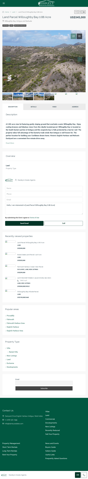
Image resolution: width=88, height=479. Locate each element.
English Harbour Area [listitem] (15, 331)
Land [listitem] (8, 359)
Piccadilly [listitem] (10, 316)
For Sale (5, 25)
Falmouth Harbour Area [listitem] (16, 323)
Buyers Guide (50, 447)
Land (13, 12)
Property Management (11, 443)
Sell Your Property (52, 434)
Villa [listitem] (8, 348)
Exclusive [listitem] (10, 363)
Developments (51, 423)
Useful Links (50, 455)
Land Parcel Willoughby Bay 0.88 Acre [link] (30, 242)
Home (7, 12)
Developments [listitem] (12, 367)
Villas (47, 411)
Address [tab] (75, 107)
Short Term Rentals (9, 447)
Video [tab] (54, 107)
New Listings (50, 427)
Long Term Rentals (9, 451)
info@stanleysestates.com (14, 424)
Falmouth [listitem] (10, 319)
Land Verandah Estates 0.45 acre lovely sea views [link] (34, 278)
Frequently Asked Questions (56, 458)
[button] (76, 12)
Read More (10, 143)
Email (17, 379)
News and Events (52, 443)
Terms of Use (34, 218)
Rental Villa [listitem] (13, 352)
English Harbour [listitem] (13, 327)
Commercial (50, 419)
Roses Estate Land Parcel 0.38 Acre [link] (29, 255)
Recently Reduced (20, 25)
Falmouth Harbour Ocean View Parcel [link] (30, 267)
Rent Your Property (9, 455)
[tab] (73, 36)
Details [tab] (33, 107)
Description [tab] (12, 107)
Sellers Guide (50, 451)
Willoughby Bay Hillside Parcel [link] (27, 292)
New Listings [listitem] (12, 356)
